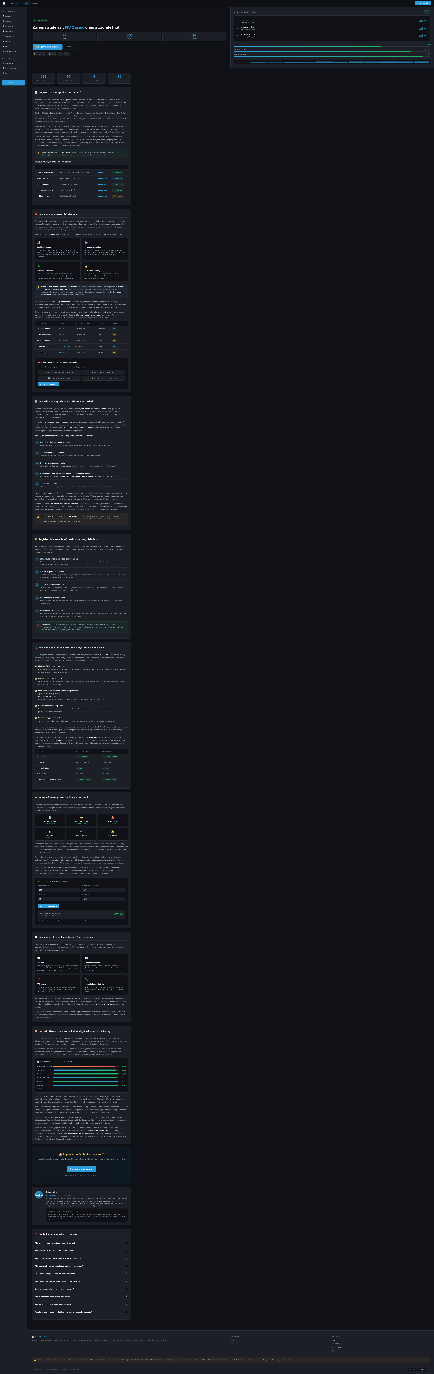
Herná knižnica (9, 51)
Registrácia (7, 31)
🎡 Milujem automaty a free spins (103, 372)
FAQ (5, 73)
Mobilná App (8, 36)
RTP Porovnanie (9, 68)
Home (27, 3)
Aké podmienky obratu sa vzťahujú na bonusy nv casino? (81, 1266)
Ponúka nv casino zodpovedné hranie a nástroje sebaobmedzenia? (81, 1312)
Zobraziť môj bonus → (48, 384)
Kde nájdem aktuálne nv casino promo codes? (81, 1251)
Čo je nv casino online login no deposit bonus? (81, 1289)
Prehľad (6, 16)
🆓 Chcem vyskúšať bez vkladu (59, 378)
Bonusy (6, 21)
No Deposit (7, 26)
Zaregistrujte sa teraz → (81, 1169)
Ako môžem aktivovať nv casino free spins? (81, 1304)
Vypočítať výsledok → (48, 906)
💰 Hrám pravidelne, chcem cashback (59, 372)
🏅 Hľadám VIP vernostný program (103, 378)
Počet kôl (86, 895)
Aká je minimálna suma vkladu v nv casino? (81, 1297)
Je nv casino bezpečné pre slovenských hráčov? (81, 1274)
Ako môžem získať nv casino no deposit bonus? (81, 1243)
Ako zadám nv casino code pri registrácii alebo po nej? (81, 1281)
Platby (6, 41)
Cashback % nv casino (91, 886)
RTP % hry (42, 895)
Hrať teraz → (13, 83)
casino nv (36, 3)
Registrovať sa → (423, 3)
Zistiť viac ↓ (71, 47)
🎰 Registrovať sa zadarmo (47, 47)
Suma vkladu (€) (44, 886)
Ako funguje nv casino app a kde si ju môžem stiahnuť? (81, 1258)
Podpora (6, 46)
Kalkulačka (7, 63)
